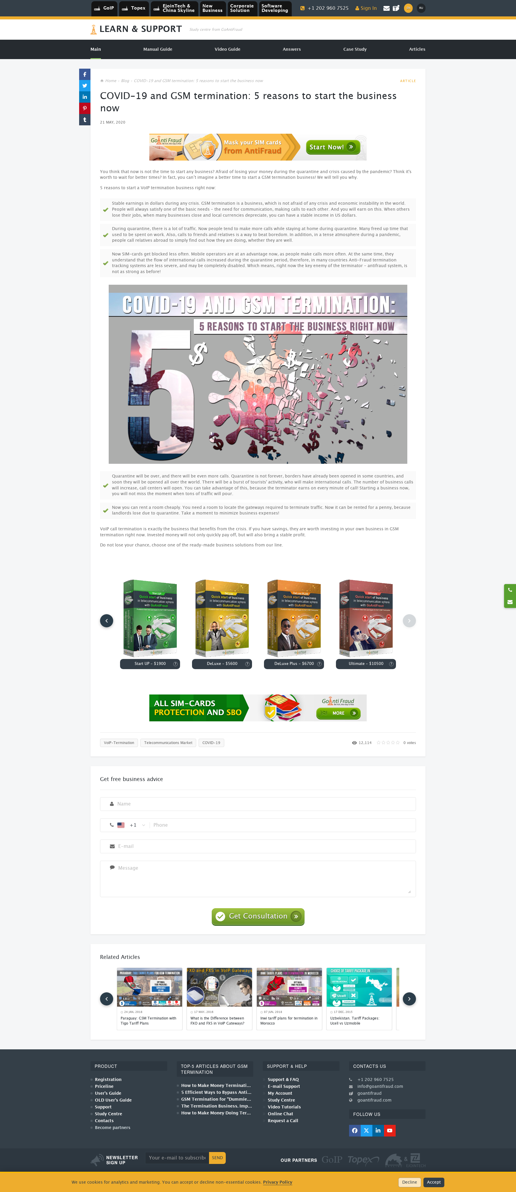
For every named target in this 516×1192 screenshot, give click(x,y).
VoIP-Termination (119, 743)
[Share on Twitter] (84, 85)
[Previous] (106, 620)
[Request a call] (510, 590)
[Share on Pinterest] (84, 108)
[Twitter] (366, 1130)
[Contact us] (510, 602)
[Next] (409, 998)
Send (217, 1158)
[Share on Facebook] (84, 74)
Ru (421, 8)
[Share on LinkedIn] (84, 97)
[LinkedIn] (378, 1130)
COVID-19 (211, 743)
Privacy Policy (277, 1182)
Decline (409, 1182)
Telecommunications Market (168, 743)
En (408, 8)
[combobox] (131, 825)
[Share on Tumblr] (84, 119)
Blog (125, 81)
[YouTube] (390, 1130)
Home (110, 81)
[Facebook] (355, 1130)
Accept (434, 1182)
